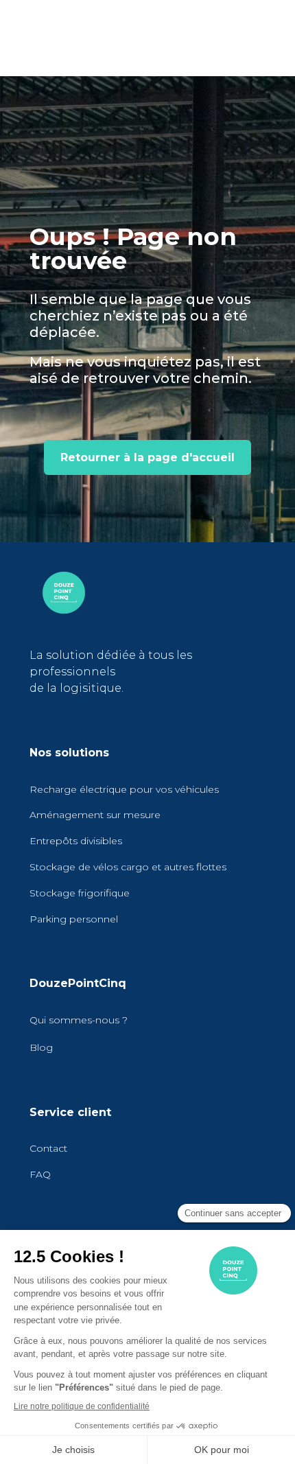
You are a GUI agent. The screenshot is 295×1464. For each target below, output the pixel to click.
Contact (48, 1148)
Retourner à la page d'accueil (147, 457)
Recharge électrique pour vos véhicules (124, 789)
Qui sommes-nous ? (79, 1020)
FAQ (40, 1174)
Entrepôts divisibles (76, 841)
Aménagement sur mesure (95, 815)
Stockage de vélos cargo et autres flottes (128, 867)
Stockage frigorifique (80, 893)
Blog (41, 1047)
